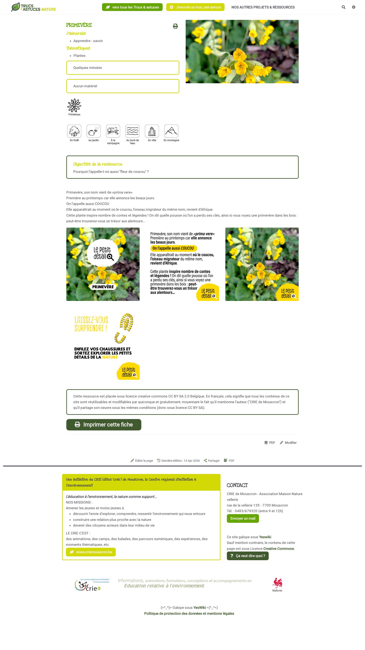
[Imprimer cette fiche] (175, 26)
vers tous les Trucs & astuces (135, 7)
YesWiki (199, 607)
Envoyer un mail (242, 518)
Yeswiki (265, 537)
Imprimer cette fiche (107, 424)
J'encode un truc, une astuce (198, 7)
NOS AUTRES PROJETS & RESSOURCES (263, 7)
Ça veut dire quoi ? (250, 556)
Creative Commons (278, 548)
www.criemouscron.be (93, 552)
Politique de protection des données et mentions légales (189, 613)
